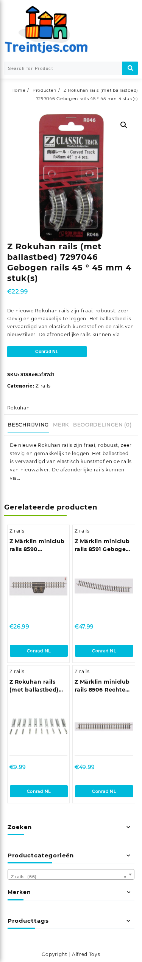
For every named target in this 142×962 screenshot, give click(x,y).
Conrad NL (46, 351)
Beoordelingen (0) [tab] (102, 425)
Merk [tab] (61, 425)
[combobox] (71, 874)
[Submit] (130, 68)
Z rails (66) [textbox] (68, 876)
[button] (124, 125)
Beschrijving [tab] (28, 425)
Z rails (43, 386)
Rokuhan (18, 408)
